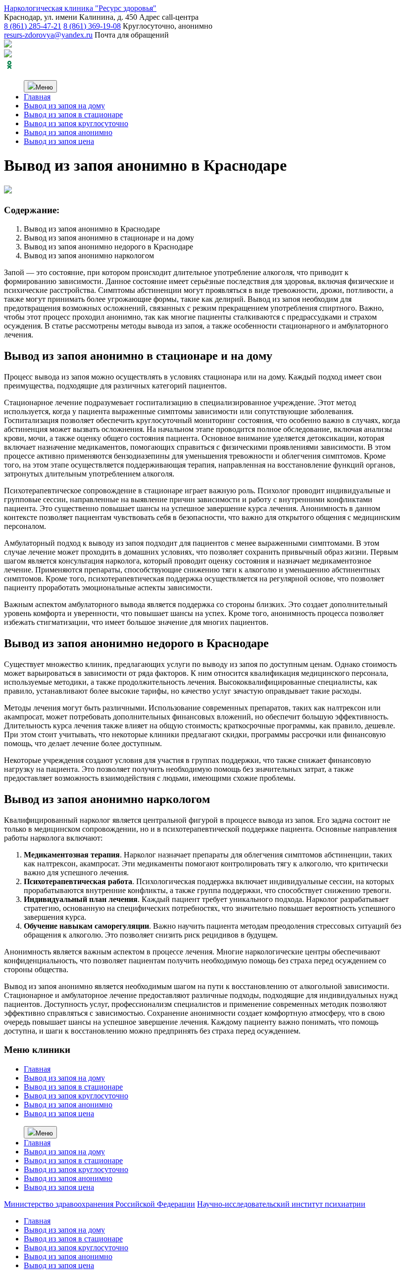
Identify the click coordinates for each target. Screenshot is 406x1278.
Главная (37, 97)
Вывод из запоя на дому (64, 105)
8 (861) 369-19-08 (92, 26)
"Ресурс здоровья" (80, 8)
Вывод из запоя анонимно (68, 132)
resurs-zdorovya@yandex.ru (48, 35)
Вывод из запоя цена (59, 141)
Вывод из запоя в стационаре (73, 114)
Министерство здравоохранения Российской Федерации (99, 1204)
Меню (44, 87)
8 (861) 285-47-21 (32, 26)
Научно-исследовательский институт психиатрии (281, 1204)
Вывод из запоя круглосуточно (76, 123)
